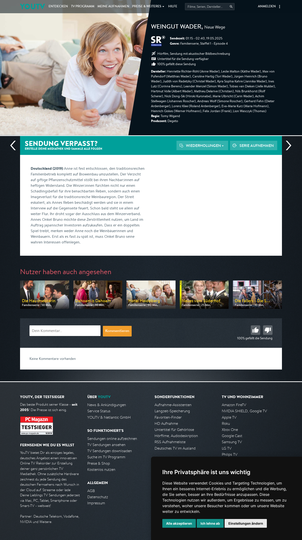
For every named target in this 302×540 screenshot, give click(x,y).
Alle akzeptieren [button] (179, 523)
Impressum (96, 503)
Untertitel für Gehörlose (174, 429)
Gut (255, 330)
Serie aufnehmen (256, 145)
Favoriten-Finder (168, 417)
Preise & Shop (98, 463)
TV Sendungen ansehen (106, 444)
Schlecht (268, 330)
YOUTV (32, 6)
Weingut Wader (176, 27)
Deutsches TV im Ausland (175, 448)
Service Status (98, 410)
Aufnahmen (113, 6)
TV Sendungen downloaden (109, 450)
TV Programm (82, 6)
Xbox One (230, 429)
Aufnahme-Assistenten (173, 404)
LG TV (226, 448)
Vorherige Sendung (15, 145)
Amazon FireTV (234, 404)
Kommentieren (117, 331)
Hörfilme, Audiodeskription (176, 435)
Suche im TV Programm (106, 457)
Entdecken (58, 6)
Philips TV (229, 454)
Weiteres (146, 6)
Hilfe (172, 6)
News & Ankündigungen (106, 404)
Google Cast (232, 435)
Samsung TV (232, 441)
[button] (279, 6)
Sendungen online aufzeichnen (112, 438)
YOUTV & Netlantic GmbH (109, 417)
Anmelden (267, 6)
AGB (91, 490)
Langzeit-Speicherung (172, 410)
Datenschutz (97, 496)
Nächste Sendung (286, 145)
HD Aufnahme (166, 423)
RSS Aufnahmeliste (170, 441)
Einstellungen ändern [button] (245, 523)
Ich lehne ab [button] (210, 523)
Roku (226, 423)
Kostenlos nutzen (101, 469)
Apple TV (229, 417)
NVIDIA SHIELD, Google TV (244, 410)
